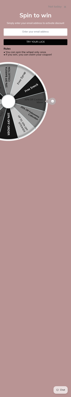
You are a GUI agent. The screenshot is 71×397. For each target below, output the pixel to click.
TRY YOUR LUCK (35, 42)
